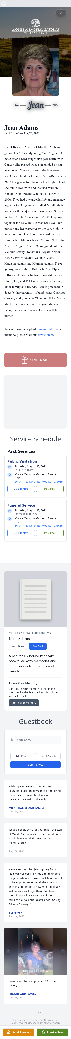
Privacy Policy (25, 1022)
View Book (18, 646)
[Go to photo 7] (36, 971)
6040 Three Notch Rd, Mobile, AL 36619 (39, 481)
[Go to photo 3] (28, 971)
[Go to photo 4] (30, 971)
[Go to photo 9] (41, 971)
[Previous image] (8, 951)
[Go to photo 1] (23, 971)
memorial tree (48, 329)
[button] (35, 951)
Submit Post (35, 764)
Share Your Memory (24, 702)
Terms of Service (45, 1022)
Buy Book (38, 646)
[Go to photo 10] (43, 971)
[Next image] (63, 951)
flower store (45, 334)
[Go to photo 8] (39, 971)
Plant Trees (50, 488)
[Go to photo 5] (32, 971)
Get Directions (21, 488)
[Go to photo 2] (25, 971)
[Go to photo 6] (34, 971)
